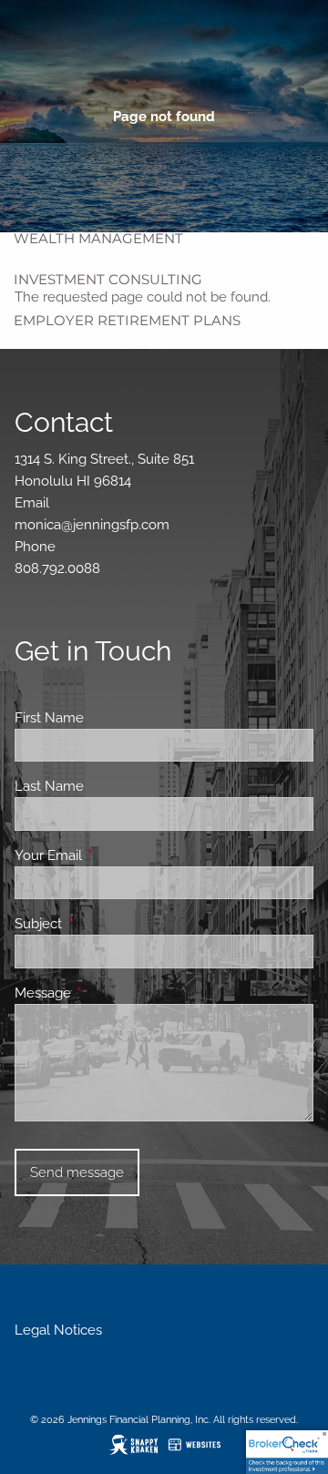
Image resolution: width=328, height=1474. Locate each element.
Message (109, 993)
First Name (49, 718)
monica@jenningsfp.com (92, 525)
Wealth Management (98, 238)
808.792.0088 (57, 568)
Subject (104, 924)
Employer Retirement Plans (127, 320)
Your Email (114, 855)
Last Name (49, 786)
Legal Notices (58, 1330)
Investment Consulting (108, 279)
